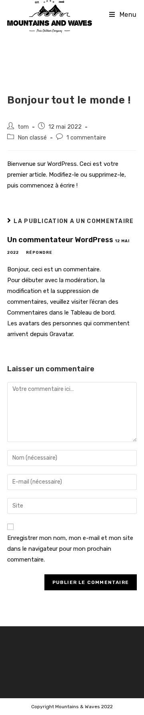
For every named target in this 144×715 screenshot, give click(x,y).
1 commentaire (86, 137)
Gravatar (61, 334)
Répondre (39, 252)
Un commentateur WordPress (60, 239)
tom (23, 126)
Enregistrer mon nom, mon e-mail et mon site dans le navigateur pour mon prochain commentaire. (70, 548)
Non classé (32, 137)
